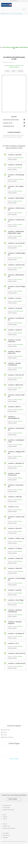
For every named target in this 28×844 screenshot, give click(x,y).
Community (20, 71)
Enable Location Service (9, 828)
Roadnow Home (6, 729)
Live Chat (7, 71)
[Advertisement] (14, 30)
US (7, 13)
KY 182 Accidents (18, 13)
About (4, 814)
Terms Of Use (6, 826)
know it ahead (13, 799)
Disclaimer (6, 833)
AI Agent (13, 71)
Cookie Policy (6, 835)
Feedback (5, 837)
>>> (14, 48)
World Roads (6, 807)
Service (5, 819)
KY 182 (12, 13)
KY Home (4, 734)
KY (9, 13)
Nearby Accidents (12, 159)
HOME (4, 13)
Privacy (5, 823)
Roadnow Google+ (14, 758)
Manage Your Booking (7, 737)
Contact (5, 816)
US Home (4, 732)
